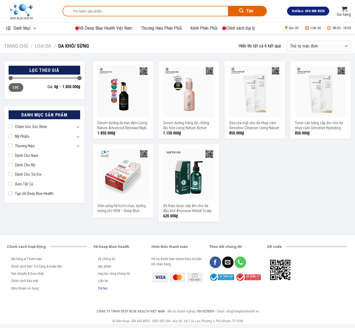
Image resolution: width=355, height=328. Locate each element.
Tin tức (103, 288)
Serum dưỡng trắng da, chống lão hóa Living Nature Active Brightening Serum (186, 126)
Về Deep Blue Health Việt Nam (105, 28)
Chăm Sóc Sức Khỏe (31, 126)
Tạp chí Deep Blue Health (34, 193)
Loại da (43, 46)
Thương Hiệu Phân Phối (161, 28)
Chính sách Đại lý (240, 28)
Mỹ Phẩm (22, 136)
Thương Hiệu (25, 146)
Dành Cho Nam (26, 155)
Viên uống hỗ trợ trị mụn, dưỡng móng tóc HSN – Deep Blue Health (121, 209)
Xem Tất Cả (24, 184)
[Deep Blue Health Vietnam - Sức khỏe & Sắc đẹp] (29, 11)
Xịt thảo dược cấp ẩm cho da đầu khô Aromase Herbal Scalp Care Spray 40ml (187, 209)
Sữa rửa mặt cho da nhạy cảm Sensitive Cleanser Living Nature (254, 125)
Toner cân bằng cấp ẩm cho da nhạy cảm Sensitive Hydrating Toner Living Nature (319, 126)
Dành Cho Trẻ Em (28, 174)
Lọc (16, 87)
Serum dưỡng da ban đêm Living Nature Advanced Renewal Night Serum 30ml (122, 126)
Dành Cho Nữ (25, 165)
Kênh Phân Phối (203, 28)
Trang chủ (16, 46)
